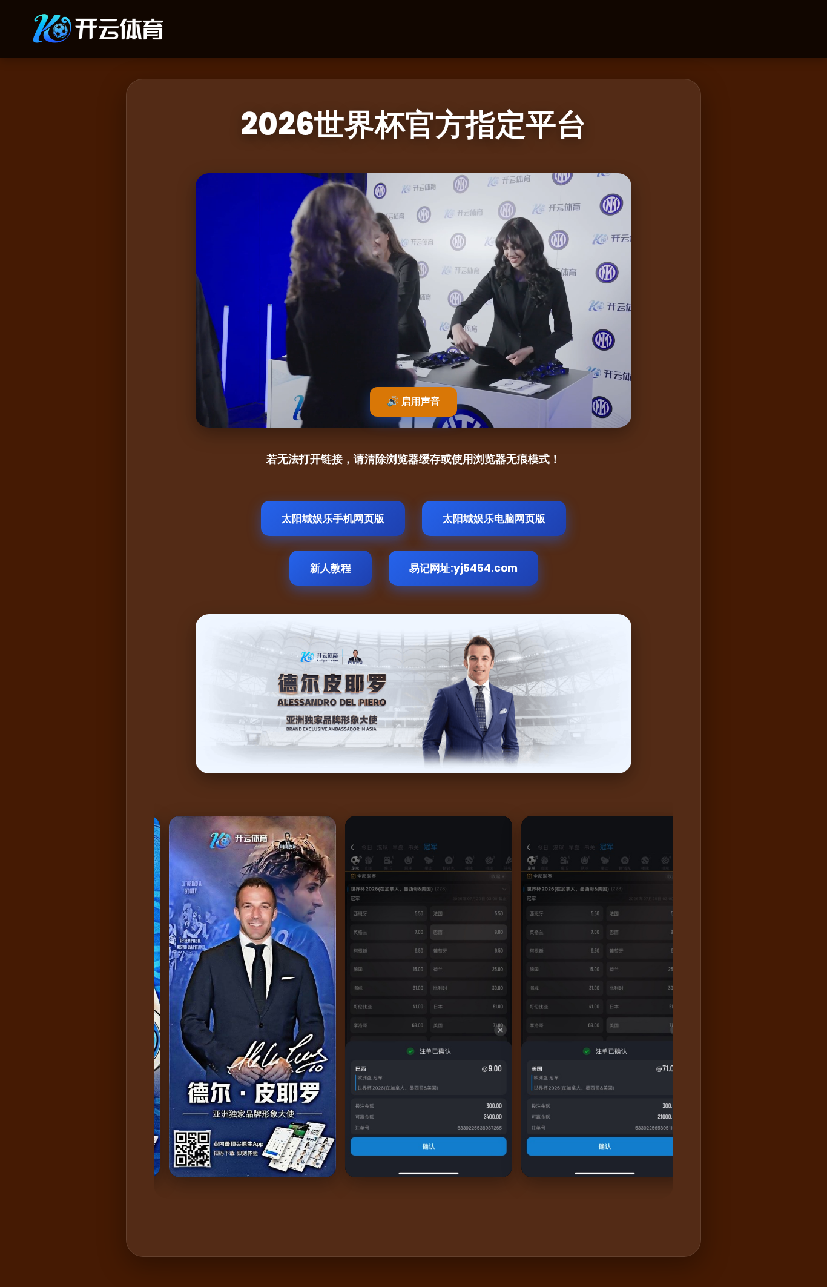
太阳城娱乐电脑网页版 (494, 518)
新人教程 (330, 568)
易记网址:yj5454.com (463, 568)
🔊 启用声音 (413, 401)
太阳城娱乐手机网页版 (333, 518)
